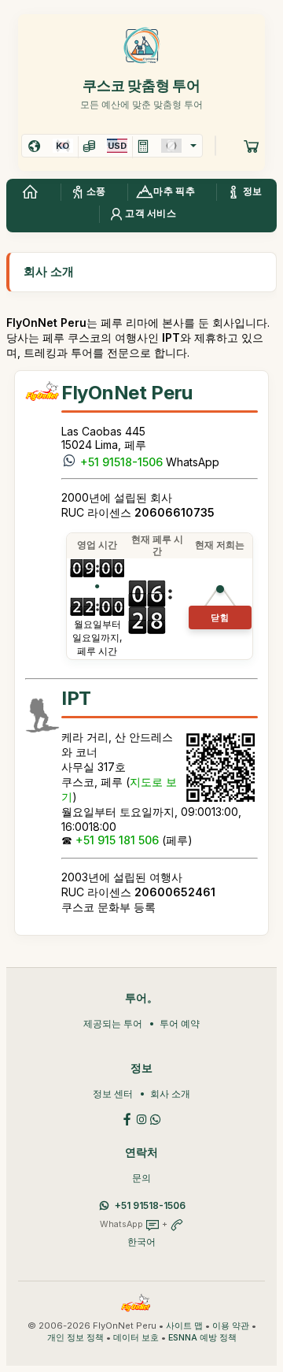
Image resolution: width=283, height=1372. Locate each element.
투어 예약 (180, 1023)
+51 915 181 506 (117, 840)
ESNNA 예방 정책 (202, 1338)
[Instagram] (141, 1118)
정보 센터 (113, 1093)
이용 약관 (230, 1326)
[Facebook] (127, 1118)
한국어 (141, 1242)
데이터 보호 (136, 1338)
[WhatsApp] (156, 1118)
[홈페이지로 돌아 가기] (29, 192)
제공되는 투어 (112, 1023)
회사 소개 (170, 1093)
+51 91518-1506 (121, 462)
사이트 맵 (184, 1326)
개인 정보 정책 (75, 1338)
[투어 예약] (251, 145)
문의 (141, 1178)
